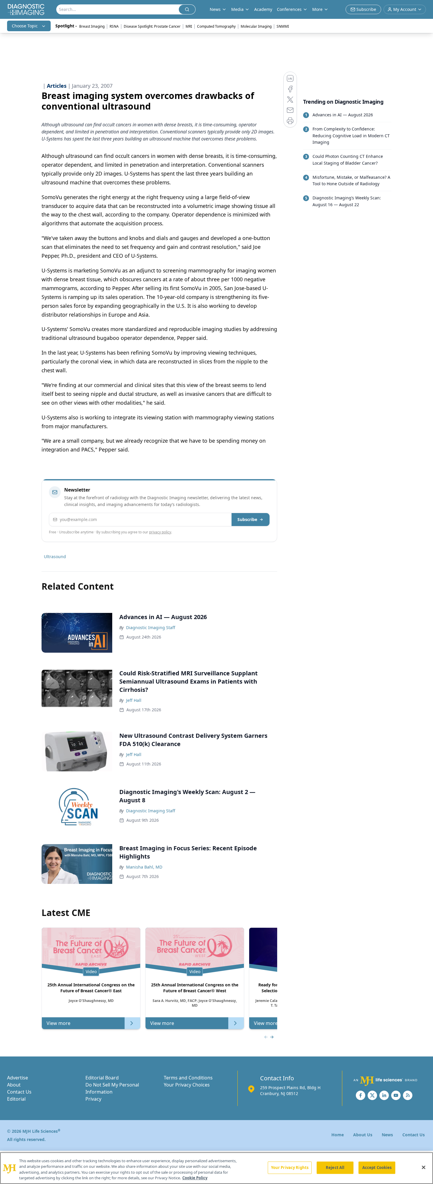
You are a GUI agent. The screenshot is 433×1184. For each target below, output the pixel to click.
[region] (216, 1168)
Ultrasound (55, 556)
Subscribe (247, 519)
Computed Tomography (216, 26)
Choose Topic (25, 26)
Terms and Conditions (188, 1077)
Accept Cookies (377, 1167)
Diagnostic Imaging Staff (150, 627)
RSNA (114, 26)
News (387, 1134)
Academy (263, 9)
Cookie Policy (194, 1177)
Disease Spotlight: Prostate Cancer (152, 26)
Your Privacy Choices (187, 1085)
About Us (362, 1134)
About (14, 1085)
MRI (189, 26)
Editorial (16, 1099)
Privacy (93, 1099)
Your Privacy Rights (289, 1167)
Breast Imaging (92, 26)
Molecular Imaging (256, 26)
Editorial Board (102, 1077)
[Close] (423, 1167)
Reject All (335, 1167)
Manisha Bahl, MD (144, 867)
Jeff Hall (133, 700)
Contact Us (19, 1092)
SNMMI (283, 26)
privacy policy (160, 532)
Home (337, 1134)
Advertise (17, 1077)
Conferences (289, 9)
